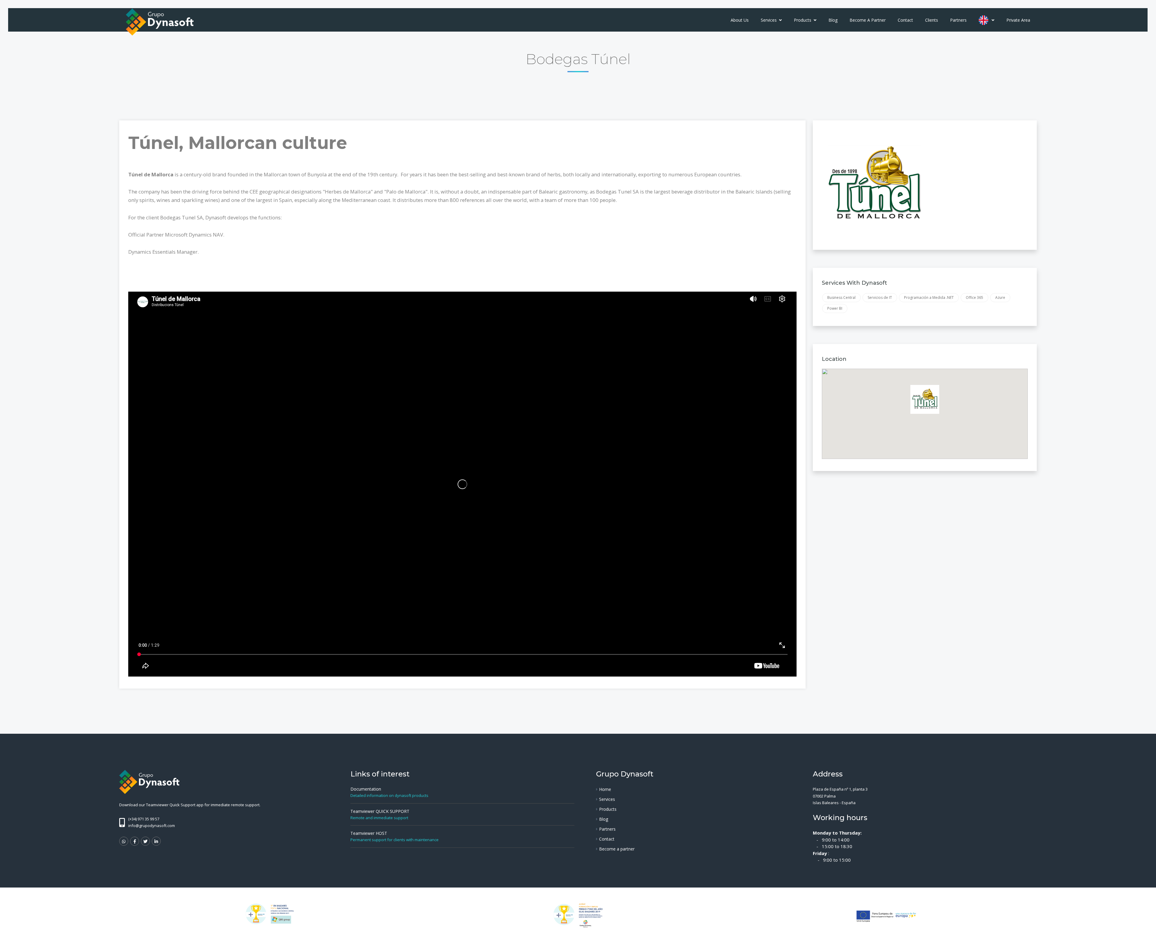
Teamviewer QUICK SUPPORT (379, 811)
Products (803, 20)
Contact (905, 20)
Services (769, 20)
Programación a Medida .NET (929, 297)
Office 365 (974, 297)
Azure (1000, 297)
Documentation (365, 789)
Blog (832, 20)
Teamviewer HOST (368, 833)
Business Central (841, 297)
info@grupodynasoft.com (151, 825)
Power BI (834, 308)
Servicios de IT (880, 297)
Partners (958, 20)
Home (605, 789)
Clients (931, 20)
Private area (1018, 20)
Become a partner (868, 20)
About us (740, 20)
